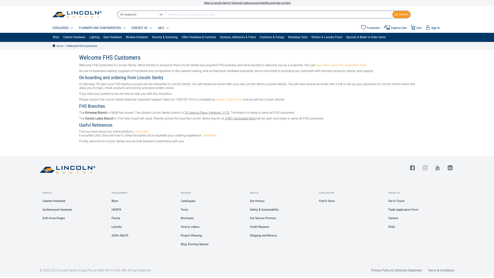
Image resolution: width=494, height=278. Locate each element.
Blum (115, 201)
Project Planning (191, 235)
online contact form (229, 99)
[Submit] (401, 14)
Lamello (117, 227)
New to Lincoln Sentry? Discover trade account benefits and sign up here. (247, 2)
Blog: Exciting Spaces (195, 244)
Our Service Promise (263, 218)
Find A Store (327, 201)
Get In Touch (396, 201)
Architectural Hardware (57, 209)
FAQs (391, 227)
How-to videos (190, 227)
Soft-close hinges (53, 218)
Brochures (187, 218)
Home (59, 45)
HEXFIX (116, 209)
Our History (257, 201)
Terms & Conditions (441, 270)
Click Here (141, 131)
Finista (116, 218)
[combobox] (264, 14)
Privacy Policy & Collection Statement (396, 270)
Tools (184, 209)
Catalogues (188, 201)
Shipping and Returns (263, 235)
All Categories (128, 14)
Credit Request (259, 227)
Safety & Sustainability (264, 209)
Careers (393, 218)
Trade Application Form (403, 209)
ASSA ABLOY (120, 235)
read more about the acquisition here (341, 65)
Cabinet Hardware (53, 201)
